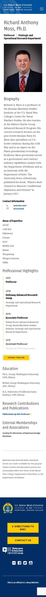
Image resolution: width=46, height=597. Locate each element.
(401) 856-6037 (20, 205)
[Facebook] (20, 564)
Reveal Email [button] (19, 209)
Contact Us (23, 540)
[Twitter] (25, 564)
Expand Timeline (16, 358)
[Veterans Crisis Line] (13, 552)
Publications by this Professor (16, 414)
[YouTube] (31, 564)
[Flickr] (14, 564)
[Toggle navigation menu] (41, 9)
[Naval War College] (18, 14)
